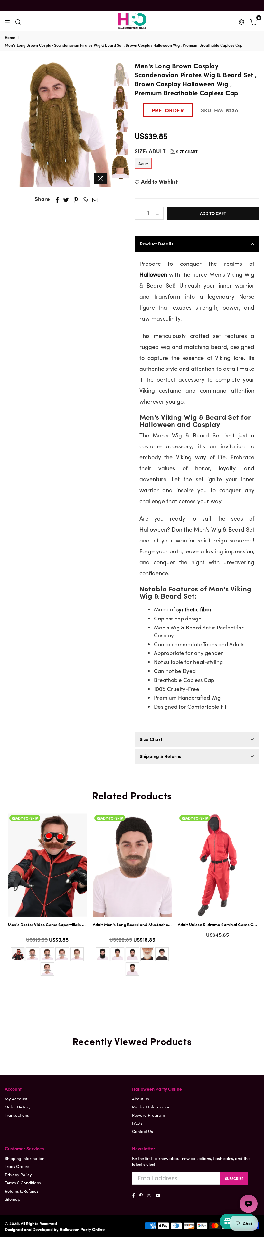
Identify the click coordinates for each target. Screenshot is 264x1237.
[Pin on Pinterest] (76, 199)
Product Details (157, 243)
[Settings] (241, 21)
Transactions (17, 1115)
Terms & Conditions (23, 1182)
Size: (166, 151)
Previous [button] (9, 120)
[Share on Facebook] (57, 199)
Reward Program (148, 1115)
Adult (143, 163)
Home (10, 37)
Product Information (151, 1107)
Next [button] (105, 123)
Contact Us (142, 1131)
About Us (140, 1099)
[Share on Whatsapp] (85, 199)
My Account (16, 1099)
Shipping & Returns (161, 756)
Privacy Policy (18, 1174)
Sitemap (12, 1199)
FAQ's (137, 1123)
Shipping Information (24, 1158)
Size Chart (186, 151)
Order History (18, 1107)
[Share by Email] (95, 199)
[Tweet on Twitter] (66, 199)
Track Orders (17, 1166)
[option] (58, 124)
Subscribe (234, 1178)
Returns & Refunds (22, 1191)
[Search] (18, 21)
